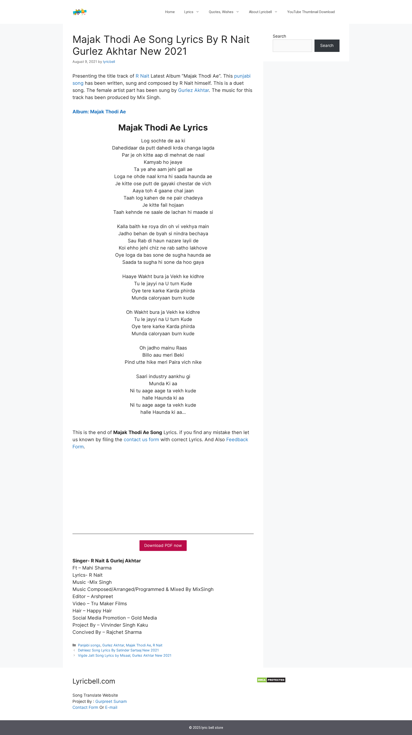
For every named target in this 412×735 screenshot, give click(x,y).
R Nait (142, 76)
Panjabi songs (89, 645)
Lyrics (188, 12)
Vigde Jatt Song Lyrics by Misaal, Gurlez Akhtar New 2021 (124, 655)
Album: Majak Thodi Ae (99, 112)
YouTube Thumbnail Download (311, 12)
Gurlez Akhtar (193, 90)
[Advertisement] (163, 490)
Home (170, 12)
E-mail (111, 707)
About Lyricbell (260, 12)
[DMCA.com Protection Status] (271, 681)
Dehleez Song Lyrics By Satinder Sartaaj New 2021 (118, 650)
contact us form (141, 439)
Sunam (119, 701)
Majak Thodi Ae (138, 645)
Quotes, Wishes (221, 12)
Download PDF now (163, 545)
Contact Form (85, 707)
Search (279, 36)
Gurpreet (103, 701)
